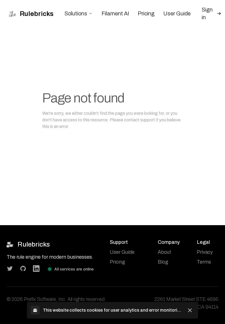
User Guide (177, 13)
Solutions (75, 13)
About (164, 252)
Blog (163, 262)
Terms (204, 262)
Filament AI (115, 13)
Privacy (205, 252)
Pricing (146, 13)
